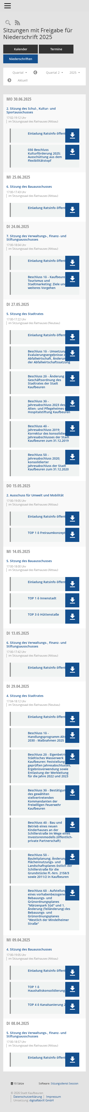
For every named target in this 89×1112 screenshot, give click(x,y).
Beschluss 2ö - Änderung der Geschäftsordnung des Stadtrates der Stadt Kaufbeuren (49, 382)
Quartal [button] (18, 72)
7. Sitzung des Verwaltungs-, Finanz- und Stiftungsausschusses (36, 238)
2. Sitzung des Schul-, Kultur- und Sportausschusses (31, 110)
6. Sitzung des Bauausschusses (29, 186)
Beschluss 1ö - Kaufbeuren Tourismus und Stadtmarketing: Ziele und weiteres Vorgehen (47, 282)
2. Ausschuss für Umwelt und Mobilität (35, 495)
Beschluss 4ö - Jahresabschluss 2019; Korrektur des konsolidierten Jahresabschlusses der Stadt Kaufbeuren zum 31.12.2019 (49, 433)
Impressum (53, 1097)
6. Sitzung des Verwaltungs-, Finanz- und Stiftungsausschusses (36, 644)
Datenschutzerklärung (27, 1097)
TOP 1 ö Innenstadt (42, 598)
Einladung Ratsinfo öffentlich (49, 133)
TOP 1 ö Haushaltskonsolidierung (46, 989)
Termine (56, 49)
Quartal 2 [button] (53, 72)
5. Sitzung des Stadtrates (24, 314)
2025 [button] (73, 72)
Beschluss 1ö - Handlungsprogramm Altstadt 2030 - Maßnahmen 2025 (50, 736)
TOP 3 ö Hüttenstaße (43, 614)
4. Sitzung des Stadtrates (24, 696)
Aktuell (23, 80)
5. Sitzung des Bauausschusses (29, 561)
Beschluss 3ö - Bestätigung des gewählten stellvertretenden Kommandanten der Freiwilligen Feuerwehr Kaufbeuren (47, 799)
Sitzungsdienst (64, 1083)
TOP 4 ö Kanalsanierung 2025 (49, 1005)
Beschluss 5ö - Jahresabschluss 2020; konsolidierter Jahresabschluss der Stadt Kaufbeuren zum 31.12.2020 (48, 462)
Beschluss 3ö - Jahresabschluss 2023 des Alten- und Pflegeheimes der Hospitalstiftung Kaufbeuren (49, 406)
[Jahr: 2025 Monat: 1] (35, 73)
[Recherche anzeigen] (8, 22)
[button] (72, 136)
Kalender (20, 49)
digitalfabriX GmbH (41, 1100)
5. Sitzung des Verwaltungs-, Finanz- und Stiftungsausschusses (36, 1035)
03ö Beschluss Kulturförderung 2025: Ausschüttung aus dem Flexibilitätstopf (45, 155)
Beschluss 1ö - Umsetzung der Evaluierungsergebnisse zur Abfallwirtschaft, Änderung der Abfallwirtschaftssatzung (50, 357)
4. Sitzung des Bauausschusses (29, 949)
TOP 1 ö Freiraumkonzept (46, 533)
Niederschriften (20, 59)
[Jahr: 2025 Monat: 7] (9, 80)
